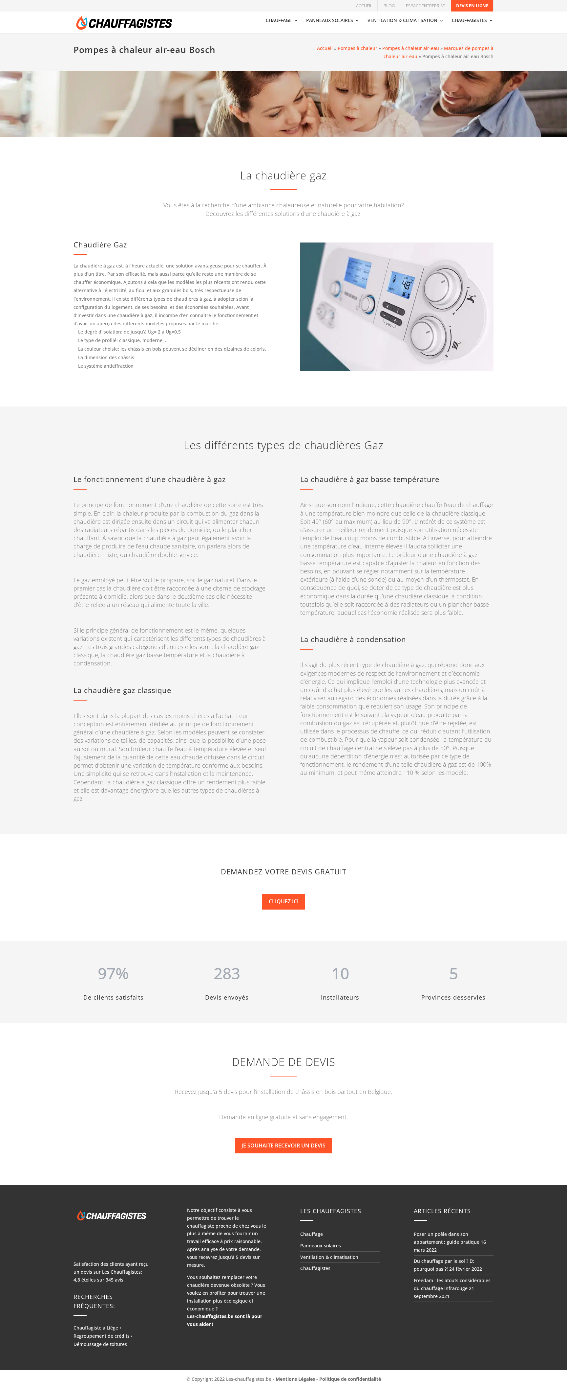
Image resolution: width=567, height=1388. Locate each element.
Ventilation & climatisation (402, 20)
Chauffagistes (469, 20)
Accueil (364, 6)
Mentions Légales (295, 1379)
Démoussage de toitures (100, 1344)
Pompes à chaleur (357, 48)
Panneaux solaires (329, 20)
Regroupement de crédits (102, 1336)
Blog (389, 6)
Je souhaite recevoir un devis (284, 1145)
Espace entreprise (425, 6)
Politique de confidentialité (350, 1379)
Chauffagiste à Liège (96, 1328)
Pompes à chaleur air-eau (410, 48)
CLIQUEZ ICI (284, 901)
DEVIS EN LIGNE (472, 6)
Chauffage (279, 20)
